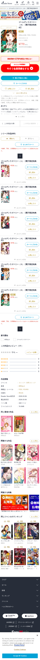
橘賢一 (8, 568)
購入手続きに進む (21, 78)
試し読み (31, 89)
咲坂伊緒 (16, 487)
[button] (26, 626)
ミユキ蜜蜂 (17, 464)
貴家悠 (3, 568)
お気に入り (11, 89)
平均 (13, 352)
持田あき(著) (22, 35)
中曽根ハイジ (18, 568)
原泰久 (3, 543)
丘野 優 (25, 568)
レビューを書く (23, 40)
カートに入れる (21, 83)
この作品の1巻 (9, 123)
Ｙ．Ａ (35, 568)
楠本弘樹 (30, 568)
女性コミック (31, 382)
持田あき (7, 339)
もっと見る (21, 116)
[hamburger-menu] (37, 3)
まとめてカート (28, 144)
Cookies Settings (20, 649)
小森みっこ (30, 487)
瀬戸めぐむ (4, 487)
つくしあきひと (18, 543)
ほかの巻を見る (21, 93)
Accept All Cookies (20, 656)
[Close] (37, 635)
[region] (20, 646)
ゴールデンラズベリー (23, 339)
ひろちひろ (30, 464)
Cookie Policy (19, 645)
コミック (9, 27)
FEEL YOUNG (31, 35)
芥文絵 (3, 464)
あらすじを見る (21, 182)
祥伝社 (21, 393)
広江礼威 (30, 543)
